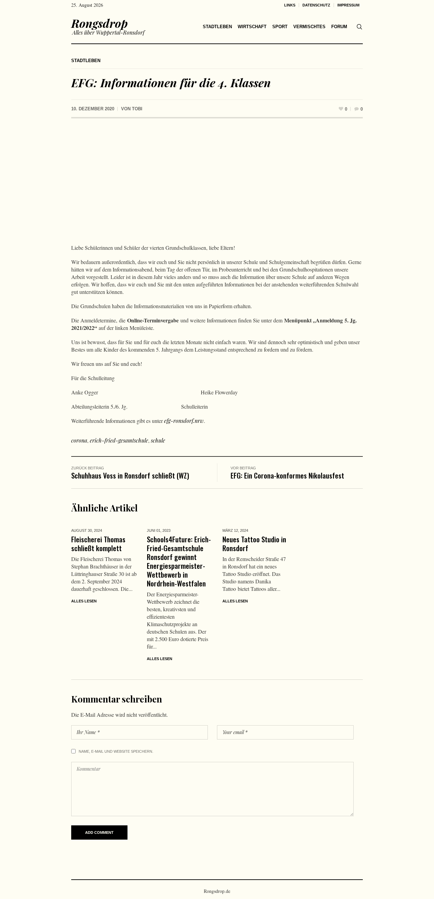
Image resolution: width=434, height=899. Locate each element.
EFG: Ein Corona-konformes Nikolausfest (287, 475)
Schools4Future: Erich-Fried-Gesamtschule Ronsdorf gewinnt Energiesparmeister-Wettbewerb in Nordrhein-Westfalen (179, 561)
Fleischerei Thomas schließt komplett (98, 543)
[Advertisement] (217, 182)
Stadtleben (85, 60)
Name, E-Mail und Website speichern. (116, 751)
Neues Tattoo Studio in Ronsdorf (254, 543)
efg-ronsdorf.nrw (184, 420)
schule (158, 440)
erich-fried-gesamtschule (119, 440)
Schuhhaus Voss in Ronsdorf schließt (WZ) (130, 475)
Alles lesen (84, 601)
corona (79, 440)
